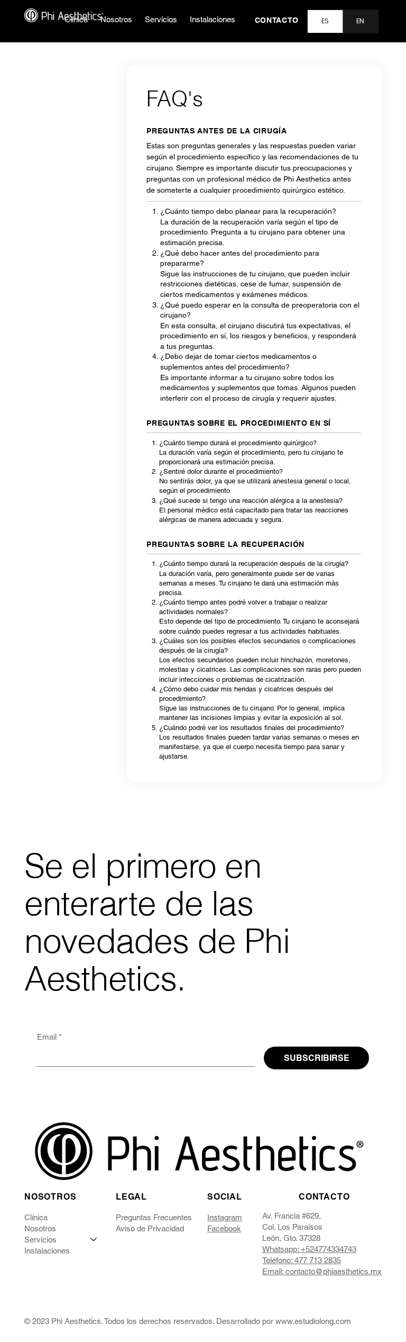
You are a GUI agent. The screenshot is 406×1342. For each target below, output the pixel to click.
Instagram (224, 1217)
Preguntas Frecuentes (154, 1217)
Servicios (40, 1239)
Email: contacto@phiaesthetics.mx (322, 1271)
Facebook (224, 1228)
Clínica (36, 1217)
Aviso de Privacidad (150, 1228)
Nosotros (40, 1228)
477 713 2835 (317, 1260)
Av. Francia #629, (291, 1215)
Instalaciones (47, 1250)
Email (49, 1036)
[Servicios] (94, 1239)
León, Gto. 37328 (291, 1237)
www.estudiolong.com (313, 1321)
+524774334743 (328, 1249)
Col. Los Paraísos (292, 1226)
